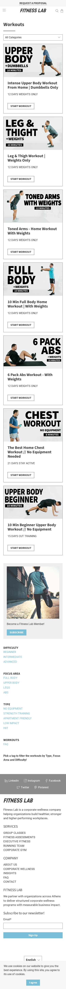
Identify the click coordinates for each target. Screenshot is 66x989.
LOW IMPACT (11, 723)
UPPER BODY (11, 682)
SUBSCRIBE (17, 632)
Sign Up (33, 935)
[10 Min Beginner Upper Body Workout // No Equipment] (33, 502)
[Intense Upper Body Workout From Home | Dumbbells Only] (33, 60)
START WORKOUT (20, 106)
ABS (5, 692)
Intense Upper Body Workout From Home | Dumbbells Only (33, 85)
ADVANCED (10, 661)
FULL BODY (10, 677)
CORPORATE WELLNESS (19, 869)
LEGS (6, 687)
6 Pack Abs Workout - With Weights (30, 377)
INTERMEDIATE (12, 656)
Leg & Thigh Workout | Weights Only (26, 158)
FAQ (5, 744)
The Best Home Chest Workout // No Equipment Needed (29, 452)
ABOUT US (10, 864)
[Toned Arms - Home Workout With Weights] (33, 206)
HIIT (5, 728)
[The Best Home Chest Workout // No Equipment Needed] (33, 425)
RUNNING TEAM (13, 845)
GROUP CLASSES (14, 832)
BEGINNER (9, 652)
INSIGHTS (9, 873)
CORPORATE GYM (15, 850)
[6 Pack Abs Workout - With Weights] (33, 352)
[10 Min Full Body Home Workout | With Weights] (33, 279)
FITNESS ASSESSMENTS (19, 837)
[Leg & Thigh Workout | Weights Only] (33, 133)
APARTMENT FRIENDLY (17, 718)
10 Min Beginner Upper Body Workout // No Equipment (32, 527)
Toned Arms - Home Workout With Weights (32, 231)
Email (7, 919)
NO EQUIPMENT (13, 708)
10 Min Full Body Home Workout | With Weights (28, 304)
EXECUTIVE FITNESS (16, 841)
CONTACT (9, 881)
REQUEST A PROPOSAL (33, 3)
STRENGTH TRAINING (16, 713)
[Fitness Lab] (33, 11)
